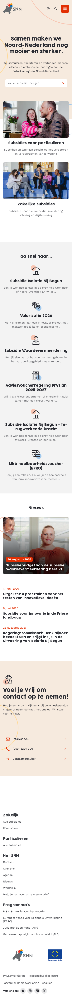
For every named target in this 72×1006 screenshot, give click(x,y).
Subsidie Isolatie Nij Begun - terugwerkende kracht (36, 427)
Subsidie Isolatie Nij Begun (36, 281)
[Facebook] (23, 991)
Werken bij (10, 887)
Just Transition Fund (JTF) (20, 927)
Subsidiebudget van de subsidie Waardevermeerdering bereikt (35, 567)
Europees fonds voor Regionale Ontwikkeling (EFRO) (32, 919)
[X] (44, 991)
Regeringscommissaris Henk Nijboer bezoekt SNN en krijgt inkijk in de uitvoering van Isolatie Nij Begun (35, 637)
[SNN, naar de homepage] (12, 8)
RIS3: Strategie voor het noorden (24, 911)
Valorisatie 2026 (36, 316)
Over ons (9, 868)
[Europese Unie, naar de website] (55, 955)
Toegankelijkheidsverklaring (21, 982)
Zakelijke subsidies (36, 204)
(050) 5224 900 (23, 748)
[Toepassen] (63, 83)
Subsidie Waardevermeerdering (36, 351)
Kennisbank (10, 828)
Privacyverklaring (14, 975)
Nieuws (8, 881)
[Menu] (65, 9)
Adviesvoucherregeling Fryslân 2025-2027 (36, 388)
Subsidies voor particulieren (36, 143)
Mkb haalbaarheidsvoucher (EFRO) (36, 466)
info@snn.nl (20, 738)
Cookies (47, 982)
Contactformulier (24, 758)
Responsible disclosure (43, 975)
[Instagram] (30, 991)
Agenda (8, 874)
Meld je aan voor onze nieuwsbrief (26, 894)
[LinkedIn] (37, 991)
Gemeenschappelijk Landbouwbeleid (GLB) (31, 934)
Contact (8, 862)
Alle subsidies (12, 821)
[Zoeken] (56, 9)
